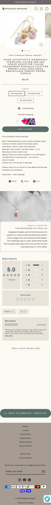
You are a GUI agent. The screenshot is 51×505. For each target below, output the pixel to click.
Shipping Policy (25, 442)
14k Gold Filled (34, 93)
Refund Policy (25, 438)
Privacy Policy (25, 434)
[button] (35, 265)
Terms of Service (25, 446)
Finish (25, 89)
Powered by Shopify (25, 503)
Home (11, 55)
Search (25, 426)
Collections (19, 55)
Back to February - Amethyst (27, 413)
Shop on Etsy (25, 454)
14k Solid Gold (25, 100)
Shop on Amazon (25, 458)
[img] (11, 275)
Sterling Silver (17, 93)
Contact (25, 430)
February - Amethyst (33, 55)
